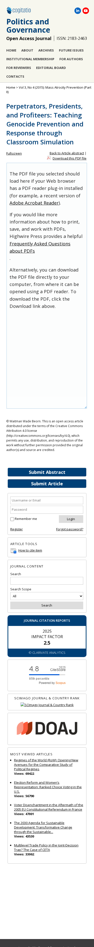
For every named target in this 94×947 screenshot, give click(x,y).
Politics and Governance (28, 25)
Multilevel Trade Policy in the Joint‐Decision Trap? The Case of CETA (46, 847)
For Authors (71, 59)
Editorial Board (51, 67)
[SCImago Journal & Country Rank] (47, 705)
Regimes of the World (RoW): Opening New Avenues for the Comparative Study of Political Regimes (46, 764)
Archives (46, 50)
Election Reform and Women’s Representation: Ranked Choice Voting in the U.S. (48, 787)
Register (16, 529)
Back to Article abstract (67, 153)
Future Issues (71, 50)
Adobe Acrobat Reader (34, 203)
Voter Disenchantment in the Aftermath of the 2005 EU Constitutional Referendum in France (48, 807)
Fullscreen (14, 153)
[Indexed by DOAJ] (47, 729)
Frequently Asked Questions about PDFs (40, 247)
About (27, 50)
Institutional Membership (30, 59)
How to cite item (30, 550)
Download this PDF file (69, 158)
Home (11, 50)
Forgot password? (69, 529)
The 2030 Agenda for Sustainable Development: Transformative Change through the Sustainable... (43, 827)
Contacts (15, 76)
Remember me (26, 518)
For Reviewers (18, 67)
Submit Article (47, 484)
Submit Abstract (47, 472)
